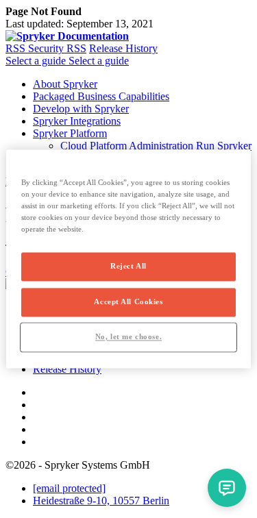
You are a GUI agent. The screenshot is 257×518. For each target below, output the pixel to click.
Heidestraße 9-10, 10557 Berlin (101, 500)
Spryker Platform (70, 133)
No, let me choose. (128, 337)
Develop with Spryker (81, 108)
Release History (123, 48)
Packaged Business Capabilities (101, 96)
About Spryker (65, 84)
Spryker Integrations (77, 121)
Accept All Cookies (128, 302)
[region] (128, 258)
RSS (16, 48)
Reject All (128, 266)
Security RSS (57, 48)
